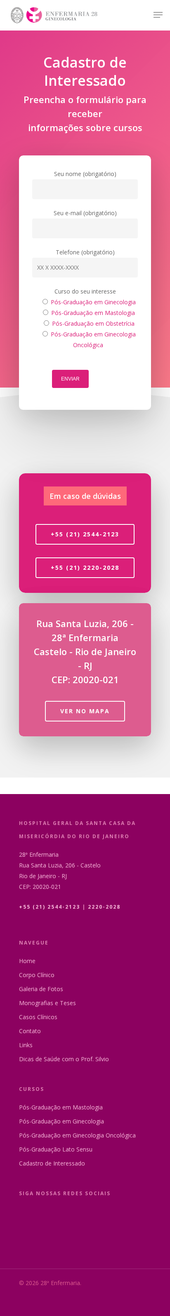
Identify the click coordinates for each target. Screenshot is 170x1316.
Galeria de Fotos (41, 989)
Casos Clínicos (38, 1017)
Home (27, 961)
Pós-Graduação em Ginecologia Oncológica (77, 1135)
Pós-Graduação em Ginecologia (61, 1121)
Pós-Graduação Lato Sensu (55, 1149)
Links (26, 1045)
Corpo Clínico (36, 975)
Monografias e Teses (47, 1003)
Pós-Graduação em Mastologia (61, 1107)
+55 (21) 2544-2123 (49, 906)
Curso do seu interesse (85, 291)
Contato (30, 1031)
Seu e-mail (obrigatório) (85, 213)
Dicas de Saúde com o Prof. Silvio (64, 1059)
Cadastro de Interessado (52, 1163)
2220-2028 (104, 906)
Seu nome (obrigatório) (85, 174)
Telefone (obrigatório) (85, 252)
